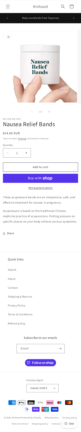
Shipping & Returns (20, 296)
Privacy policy (70, 417)
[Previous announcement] (7, 18)
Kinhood (16, 417)
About (12, 279)
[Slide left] (32, 111)
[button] (8, 6)
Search (12, 269)
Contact (13, 287)
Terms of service (20, 423)
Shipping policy (40, 423)
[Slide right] (49, 111)
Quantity (8, 145)
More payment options (41, 187)
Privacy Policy (16, 305)
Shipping (22, 138)
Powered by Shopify (31, 417)
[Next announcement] (73, 18)
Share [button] (10, 233)
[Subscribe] (60, 348)
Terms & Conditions (20, 314)
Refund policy (16, 323)
